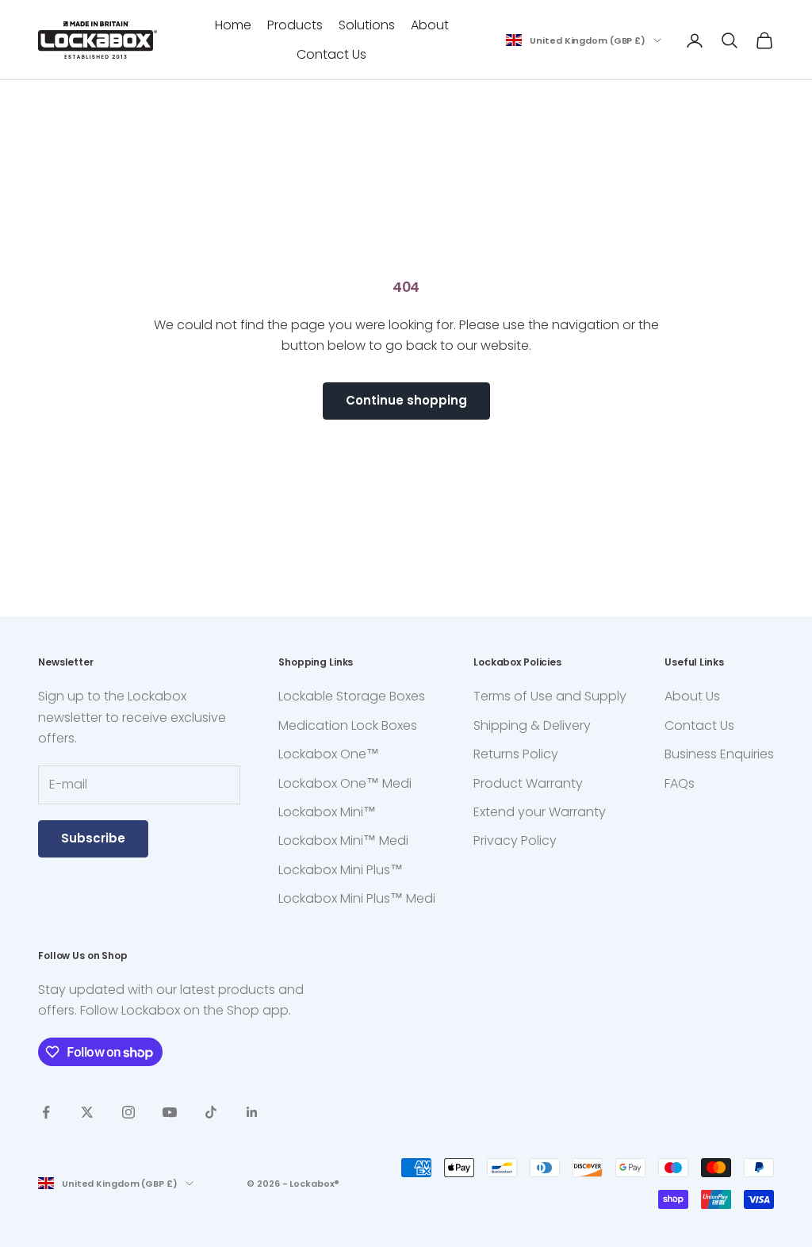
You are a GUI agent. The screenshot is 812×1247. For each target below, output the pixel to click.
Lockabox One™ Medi (345, 783)
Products (295, 25)
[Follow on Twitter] (87, 1112)
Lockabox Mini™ (327, 812)
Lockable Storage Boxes (351, 696)
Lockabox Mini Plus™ (340, 870)
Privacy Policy (515, 840)
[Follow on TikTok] (211, 1112)
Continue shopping (406, 400)
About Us (692, 696)
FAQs (680, 783)
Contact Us (331, 54)
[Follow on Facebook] (46, 1112)
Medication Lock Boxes (347, 725)
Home (233, 25)
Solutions (367, 25)
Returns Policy (515, 754)
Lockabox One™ (328, 754)
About (430, 25)
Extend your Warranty (539, 812)
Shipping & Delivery (532, 725)
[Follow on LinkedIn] (252, 1112)
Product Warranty (528, 783)
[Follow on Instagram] (128, 1112)
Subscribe (93, 838)
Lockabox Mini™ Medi (343, 840)
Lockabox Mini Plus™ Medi (356, 898)
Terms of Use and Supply (549, 696)
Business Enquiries (719, 754)
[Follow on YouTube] (170, 1112)
